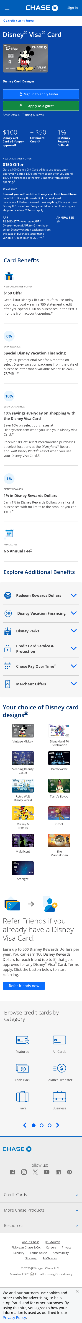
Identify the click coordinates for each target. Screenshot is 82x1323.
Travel (24, 1108)
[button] (77, 1291)
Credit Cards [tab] (43, 1194)
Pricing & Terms (33, 115)
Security (18, 1253)
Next (58, 1125)
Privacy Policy (14, 1317)
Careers (51, 1247)
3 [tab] (49, 1125)
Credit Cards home (20, 20)
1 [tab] (33, 1125)
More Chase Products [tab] (43, 1210)
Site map (31, 1258)
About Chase (30, 1242)
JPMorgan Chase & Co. (26, 1247)
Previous (25, 1125)
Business (60, 1108)
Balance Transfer (59, 1079)
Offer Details (11, 115)
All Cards (60, 1051)
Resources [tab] (43, 1225)
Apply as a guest (53, 106)
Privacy (67, 1247)
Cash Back (23, 1079)
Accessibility (61, 1253)
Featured (23, 1051)
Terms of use (38, 1253)
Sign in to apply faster (51, 94)
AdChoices (50, 1258)
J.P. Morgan (52, 1242)
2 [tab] (41, 1125)
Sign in (74, 7)
